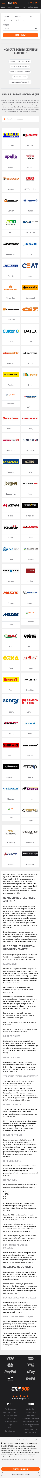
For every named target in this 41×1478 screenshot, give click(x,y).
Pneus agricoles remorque (20, 66)
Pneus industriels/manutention (20, 82)
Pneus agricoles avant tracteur (20, 61)
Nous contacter (30, 1412)
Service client (30, 1409)
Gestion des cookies (31, 1429)
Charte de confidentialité (31, 1418)
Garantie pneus (10, 1431)
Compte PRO (10, 1418)
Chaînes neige (33, 7)
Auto (3, 7)
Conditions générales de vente (31, 1425)
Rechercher (20, 35)
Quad (23, 7)
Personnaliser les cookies (20, 1474)
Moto (17, 7)
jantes (10, 7)
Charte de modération (30, 1421)
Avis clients (31, 1415)
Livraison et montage (10, 1415)
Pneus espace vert (20, 77)
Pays (10, 1425)
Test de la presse (10, 1409)
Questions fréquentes (10, 1421)
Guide (10, 1428)
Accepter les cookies (20, 1469)
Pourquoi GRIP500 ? (10, 1412)
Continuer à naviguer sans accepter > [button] (28, 1440)
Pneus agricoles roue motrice (20, 72)
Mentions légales (30, 1432)
